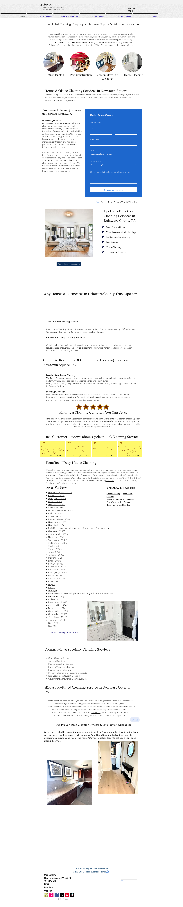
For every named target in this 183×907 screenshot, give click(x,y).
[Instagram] (51, 895)
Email (92, 150)
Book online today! (57, 386)
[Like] (107, 871)
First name (93, 129)
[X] (62, 895)
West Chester (54, 546)
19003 (61, 554)
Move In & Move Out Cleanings (121, 232)
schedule (96, 712)
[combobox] (113, 165)
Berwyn (51, 587)
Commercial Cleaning (116, 252)
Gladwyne (52, 590)
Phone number (94, 140)
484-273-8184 (134, 478)
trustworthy (60, 418)
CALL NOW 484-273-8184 (121, 487)
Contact (93, 738)
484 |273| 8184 (132, 9)
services (110, 480)
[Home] (103, 227)
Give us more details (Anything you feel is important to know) (110, 172)
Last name (118, 129)
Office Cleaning (113, 247)
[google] (46, 895)
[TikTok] (72, 895)
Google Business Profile (94, 872)
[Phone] (97, 202)
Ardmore (52, 554)
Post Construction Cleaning (118, 237)
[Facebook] (57, 895)
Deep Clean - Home (115, 227)
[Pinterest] (67, 895)
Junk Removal (112, 242)
